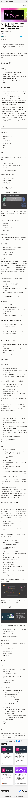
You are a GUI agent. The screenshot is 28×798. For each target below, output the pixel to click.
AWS (3, 33)
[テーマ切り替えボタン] (26, 1)
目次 (24, 5)
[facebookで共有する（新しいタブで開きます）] (23, 36)
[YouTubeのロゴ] (26, 791)
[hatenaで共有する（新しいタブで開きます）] (21, 36)
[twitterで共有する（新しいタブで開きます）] (26, 36)
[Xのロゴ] (23, 791)
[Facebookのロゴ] (20, 791)
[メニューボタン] (2, 1)
